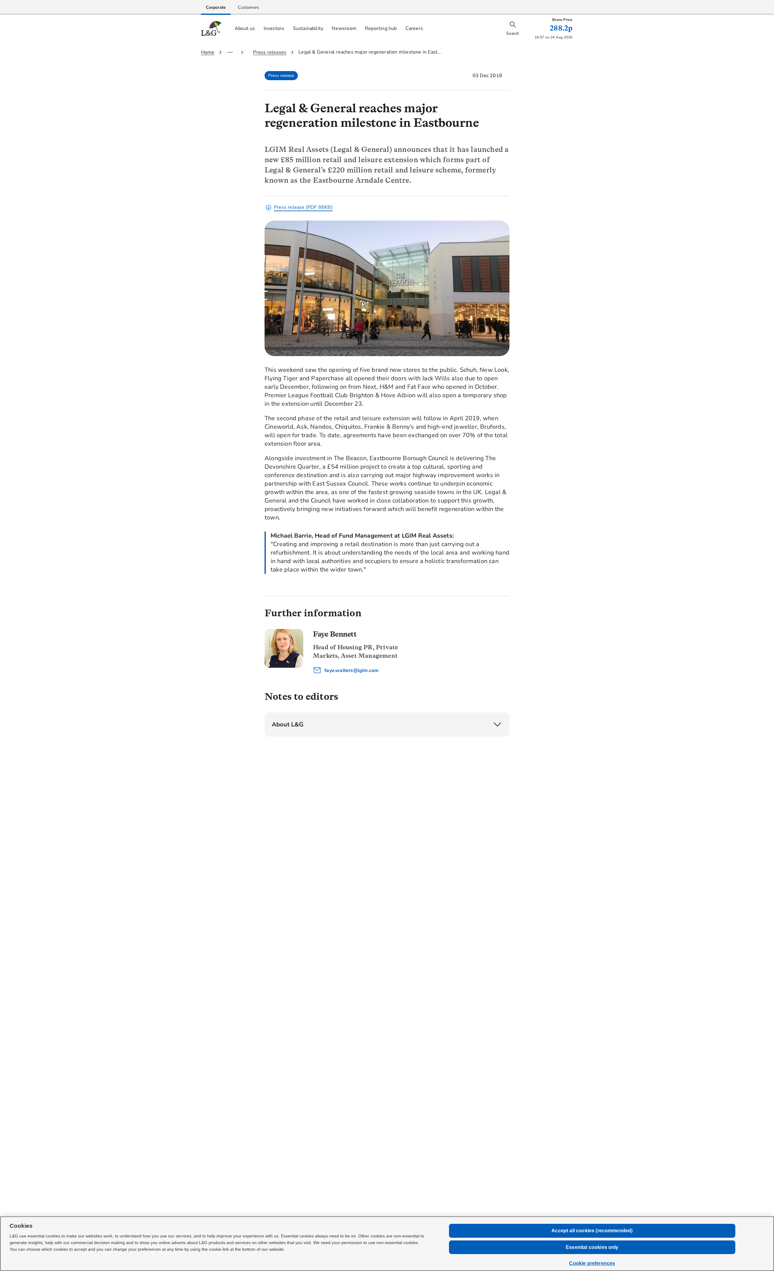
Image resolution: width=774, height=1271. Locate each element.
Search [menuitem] (512, 33)
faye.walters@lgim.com (351, 670)
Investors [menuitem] (274, 28)
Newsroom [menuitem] (344, 28)
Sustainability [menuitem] (308, 28)
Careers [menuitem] (414, 28)
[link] (216, 7)
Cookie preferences (592, 1263)
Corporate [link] (216, 7)
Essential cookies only (592, 1247)
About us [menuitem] (245, 28)
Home (208, 52)
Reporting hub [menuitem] (381, 28)
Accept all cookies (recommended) (592, 1230)
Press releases (269, 52)
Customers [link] (248, 7)
